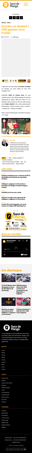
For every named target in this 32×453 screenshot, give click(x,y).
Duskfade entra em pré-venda (11, 192)
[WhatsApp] (21, 17)
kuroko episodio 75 (18, 158)
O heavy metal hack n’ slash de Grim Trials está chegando (23, 311)
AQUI (3, 115)
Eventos (3, 174)
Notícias (4, 22)
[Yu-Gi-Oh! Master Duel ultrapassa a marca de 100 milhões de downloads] (9, 278)
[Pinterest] (17, 17)
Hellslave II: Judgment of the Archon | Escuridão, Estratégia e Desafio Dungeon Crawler (14, 185)
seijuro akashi (20, 163)
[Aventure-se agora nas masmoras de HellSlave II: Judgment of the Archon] (9, 302)
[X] (14, 17)
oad (22, 161)
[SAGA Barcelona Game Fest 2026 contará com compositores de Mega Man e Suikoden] (23, 278)
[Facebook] (10, 17)
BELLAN (16, 37)
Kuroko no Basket (7, 160)
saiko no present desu (8, 163)
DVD (10, 158)
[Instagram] (12, 153)
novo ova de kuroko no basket (10, 161)
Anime (9, 22)
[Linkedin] (14, 153)
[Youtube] (24, 449)
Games (3, 182)
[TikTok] (14, 449)
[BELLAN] (5, 147)
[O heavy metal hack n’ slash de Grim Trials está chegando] (23, 302)
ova (25, 161)
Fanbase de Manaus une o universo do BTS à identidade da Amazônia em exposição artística (16, 177)
